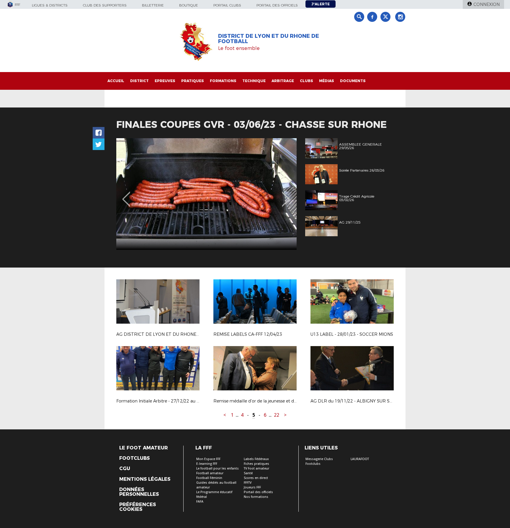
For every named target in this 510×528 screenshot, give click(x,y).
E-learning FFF (206, 464)
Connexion (486, 4)
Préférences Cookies (137, 507)
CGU (124, 468)
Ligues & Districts (50, 5)
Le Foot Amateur (143, 448)
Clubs (306, 81)
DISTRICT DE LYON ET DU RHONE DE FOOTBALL (268, 39)
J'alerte (320, 4)
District (139, 81)
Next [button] (286, 195)
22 (276, 415)
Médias (326, 81)
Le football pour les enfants (217, 468)
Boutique (188, 5)
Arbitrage (283, 81)
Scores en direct (256, 478)
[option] (206, 194)
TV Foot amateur (256, 468)
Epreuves (165, 81)
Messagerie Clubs (319, 459)
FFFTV (247, 483)
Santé (248, 473)
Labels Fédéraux (256, 459)
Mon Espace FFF (208, 459)
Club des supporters (105, 5)
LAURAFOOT (360, 459)
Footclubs (134, 458)
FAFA (199, 501)
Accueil (115, 81)
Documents (353, 81)
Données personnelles (139, 492)
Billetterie (153, 5)
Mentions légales (144, 479)
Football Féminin (209, 478)
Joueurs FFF (252, 487)
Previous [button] (126, 195)
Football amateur (209, 473)
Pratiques (192, 81)
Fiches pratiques (256, 464)
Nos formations (256, 497)
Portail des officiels (277, 5)
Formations (223, 81)
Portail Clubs (227, 5)
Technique (254, 81)
